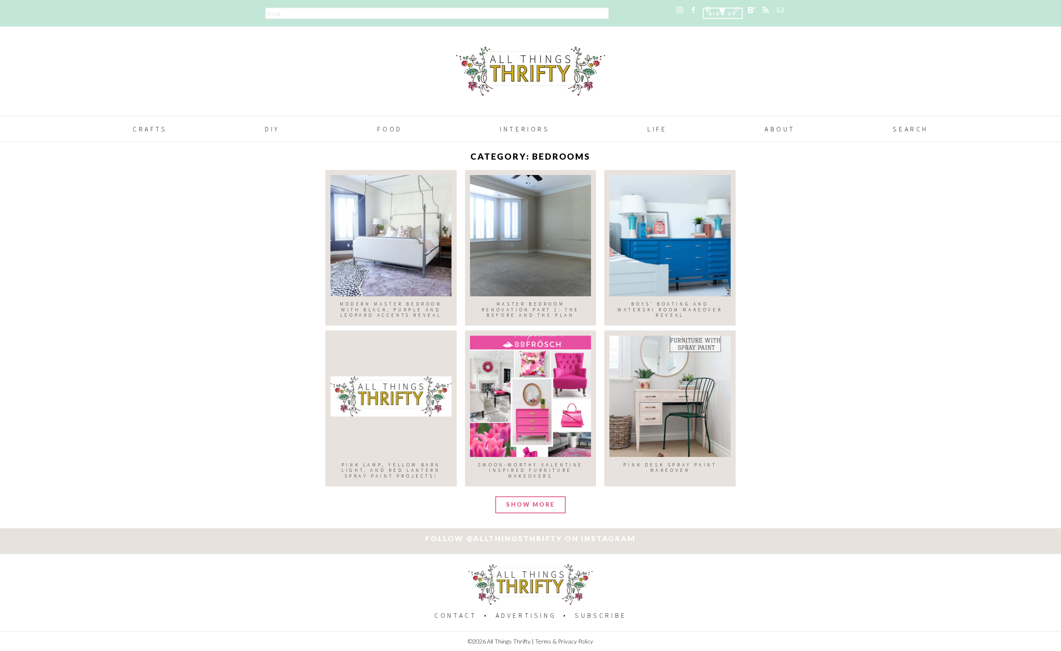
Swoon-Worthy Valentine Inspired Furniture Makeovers (530, 470)
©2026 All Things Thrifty (499, 641)
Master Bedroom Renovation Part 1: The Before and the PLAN (530, 309)
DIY (272, 129)
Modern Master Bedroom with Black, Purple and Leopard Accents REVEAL (391, 309)
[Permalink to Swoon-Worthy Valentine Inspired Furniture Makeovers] (530, 396)
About (780, 129)
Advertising (526, 615)
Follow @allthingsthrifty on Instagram (530, 538)
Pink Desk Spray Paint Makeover (670, 467)
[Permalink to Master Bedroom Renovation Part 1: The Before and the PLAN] (530, 235)
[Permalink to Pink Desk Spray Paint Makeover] (670, 396)
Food (389, 129)
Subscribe (600, 615)
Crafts (150, 129)
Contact (455, 615)
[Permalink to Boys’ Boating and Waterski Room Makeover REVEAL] (670, 235)
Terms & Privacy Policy (564, 641)
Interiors (525, 129)
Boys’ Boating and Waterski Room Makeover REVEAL (670, 309)
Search (910, 129)
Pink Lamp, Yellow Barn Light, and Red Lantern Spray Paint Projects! (391, 470)
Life (657, 129)
